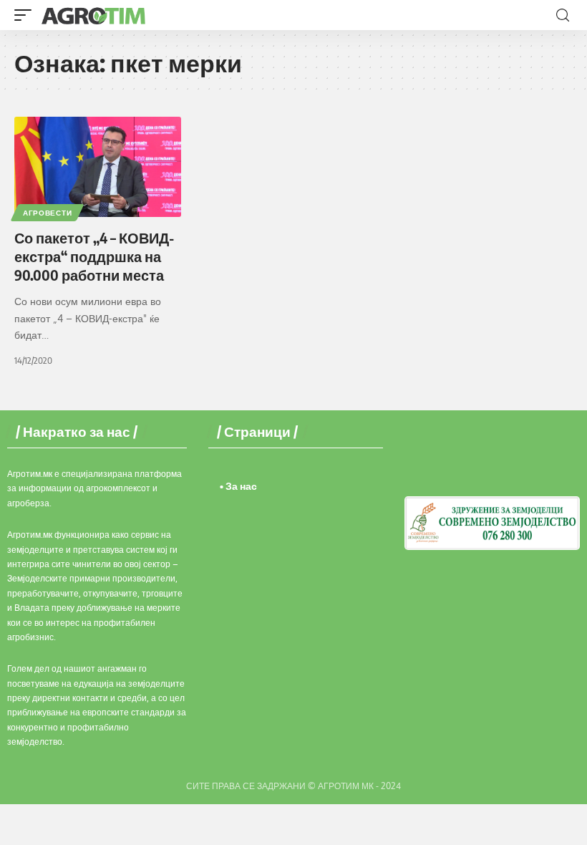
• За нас (238, 486)
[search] (563, 15)
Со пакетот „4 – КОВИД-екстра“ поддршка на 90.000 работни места (94, 256)
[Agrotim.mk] (94, 15)
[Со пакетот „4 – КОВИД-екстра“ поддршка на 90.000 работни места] (97, 167)
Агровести (47, 212)
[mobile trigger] (26, 15)
